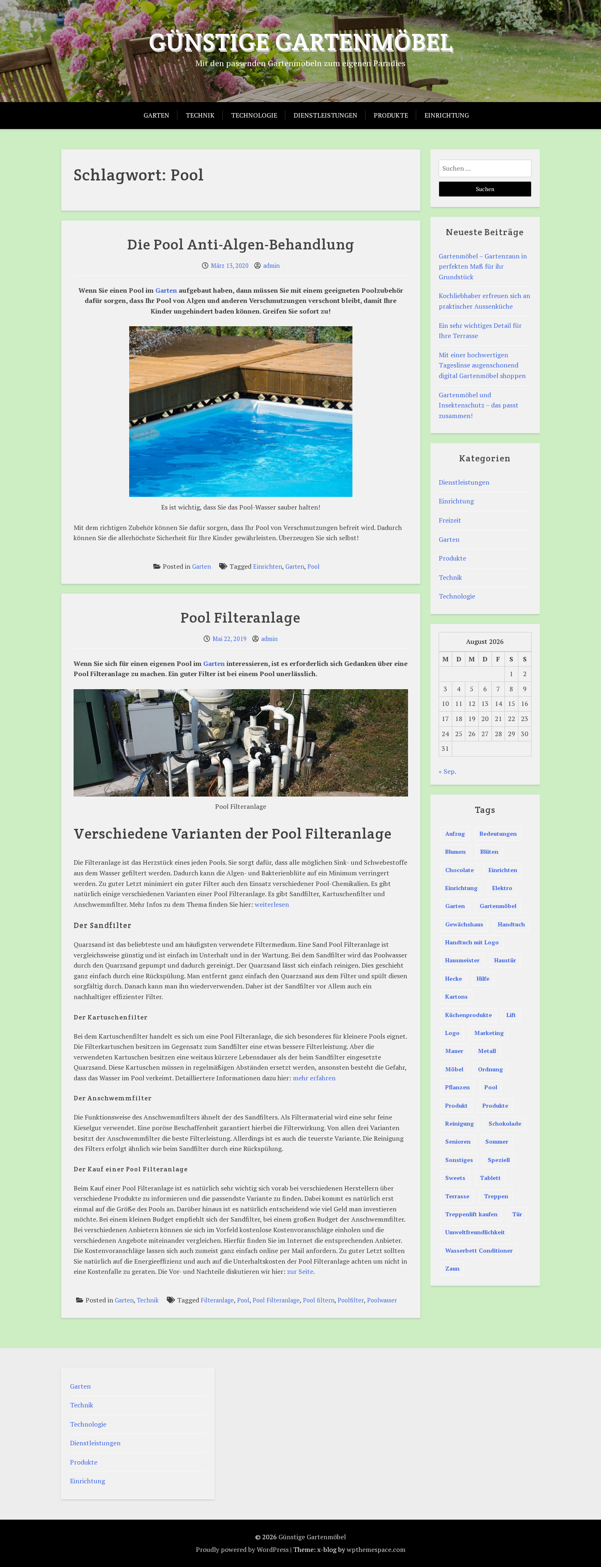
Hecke (453, 978)
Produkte (391, 115)
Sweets (455, 1178)
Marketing (489, 1033)
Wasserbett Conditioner (479, 1250)
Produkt (456, 1105)
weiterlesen (272, 904)
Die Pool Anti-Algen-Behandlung (240, 244)
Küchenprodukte (468, 1015)
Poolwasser (382, 1300)
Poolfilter (351, 1300)
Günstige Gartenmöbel (300, 41)
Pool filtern (318, 1300)
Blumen (455, 851)
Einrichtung (446, 115)
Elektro (502, 888)
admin (271, 265)
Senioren (458, 1141)
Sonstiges (459, 1160)
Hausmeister (462, 960)
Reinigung (459, 1123)
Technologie (254, 115)
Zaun (452, 1268)
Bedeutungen (498, 833)
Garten (156, 115)
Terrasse (457, 1196)
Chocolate (459, 870)
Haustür (505, 960)
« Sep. (447, 771)
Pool (313, 566)
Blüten (489, 851)
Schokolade (505, 1123)
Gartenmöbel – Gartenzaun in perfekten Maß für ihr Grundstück (483, 266)
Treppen (496, 1196)
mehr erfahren (314, 1077)
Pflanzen (457, 1087)
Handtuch (511, 924)
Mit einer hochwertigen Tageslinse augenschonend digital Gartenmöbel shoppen (482, 365)
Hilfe (483, 978)
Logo (452, 1033)
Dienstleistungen (325, 115)
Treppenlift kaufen (471, 1214)
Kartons (456, 996)
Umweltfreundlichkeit (475, 1232)
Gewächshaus (464, 924)
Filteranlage (217, 1300)
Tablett (490, 1178)
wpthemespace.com (376, 1549)
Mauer (454, 1051)
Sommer (496, 1141)
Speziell (499, 1160)
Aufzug (455, 833)
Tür (517, 1214)
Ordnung (490, 1069)
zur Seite (300, 1271)
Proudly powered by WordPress (242, 1549)
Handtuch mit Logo (472, 942)
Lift (511, 1015)
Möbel (454, 1069)
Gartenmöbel (498, 906)
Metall (487, 1051)
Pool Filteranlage (240, 617)
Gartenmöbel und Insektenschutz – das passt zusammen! (478, 405)
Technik (200, 115)
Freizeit (450, 520)
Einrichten (267, 566)
